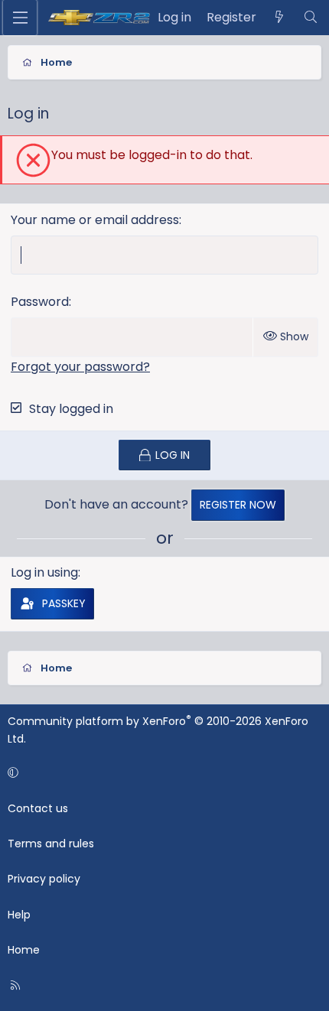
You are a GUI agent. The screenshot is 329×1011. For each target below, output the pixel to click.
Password (40, 301)
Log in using (44, 572)
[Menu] (20, 17)
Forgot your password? (80, 366)
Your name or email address (95, 220)
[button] (162, 772)
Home (24, 949)
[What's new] (279, 17)
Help (19, 914)
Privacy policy (44, 878)
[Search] (310, 17)
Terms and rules (51, 843)
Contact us (38, 808)
